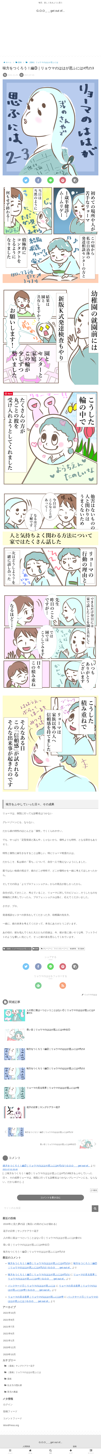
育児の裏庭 (12, 1392)
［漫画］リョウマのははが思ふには (18, 949)
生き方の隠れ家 (14, 1385)
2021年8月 (8, 1320)
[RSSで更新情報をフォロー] (62, 985)
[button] (95, 1208)
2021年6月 (8, 1333)
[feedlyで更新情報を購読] (38, 985)
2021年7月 (8, 1326)
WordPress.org (11, 1425)
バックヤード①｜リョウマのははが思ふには (31, 1285)
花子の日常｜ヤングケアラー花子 (21, 1231)
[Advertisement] (50, 37)
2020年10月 (9, 1354)
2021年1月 (8, 1340)
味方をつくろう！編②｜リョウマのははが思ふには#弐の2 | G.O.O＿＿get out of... (46, 1165)
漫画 (36, 949)
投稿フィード (10, 1411)
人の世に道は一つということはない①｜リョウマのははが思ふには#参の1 (42, 1238)
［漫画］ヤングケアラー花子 (21, 1366)
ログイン (8, 1404)
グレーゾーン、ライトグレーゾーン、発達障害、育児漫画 (63, 949)
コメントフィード (12, 1418)
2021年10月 (9, 1313)
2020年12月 (9, 1347)
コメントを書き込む (51, 1197)
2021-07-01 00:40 (10, 1169)
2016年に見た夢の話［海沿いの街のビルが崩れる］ (30, 1224)
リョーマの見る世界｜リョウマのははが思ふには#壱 (36, 1297)
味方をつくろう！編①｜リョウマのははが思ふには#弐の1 (39, 1274)
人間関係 (26, 1446)
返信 (95, 1190)
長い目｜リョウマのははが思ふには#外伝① (26, 1244)
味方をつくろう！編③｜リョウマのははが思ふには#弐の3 (34, 1251)
